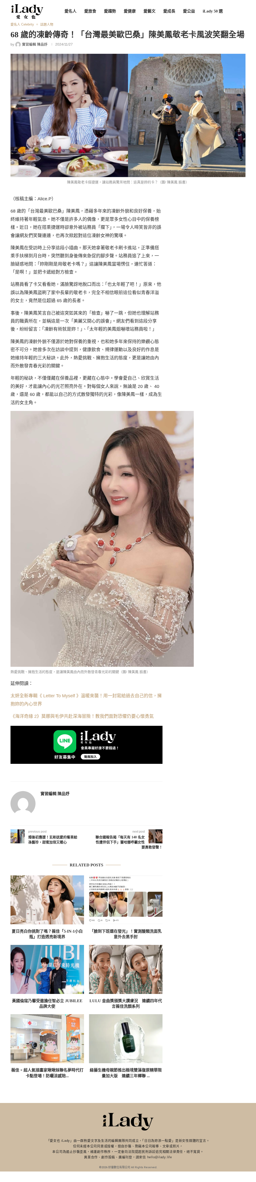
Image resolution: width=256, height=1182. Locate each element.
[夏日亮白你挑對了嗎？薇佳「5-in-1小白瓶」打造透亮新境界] (47, 899)
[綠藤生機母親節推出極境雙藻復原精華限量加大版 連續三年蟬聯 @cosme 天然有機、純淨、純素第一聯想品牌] (125, 1038)
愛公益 (189, 11)
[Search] (243, 11)
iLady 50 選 (213, 11)
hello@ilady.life (159, 1157)
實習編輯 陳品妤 (55, 794)
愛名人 (70, 11)
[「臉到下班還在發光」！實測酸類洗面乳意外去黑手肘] (125, 899)
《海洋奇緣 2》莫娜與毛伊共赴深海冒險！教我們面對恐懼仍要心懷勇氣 (82, 716)
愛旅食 (90, 11)
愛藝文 (150, 11)
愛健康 (130, 11)
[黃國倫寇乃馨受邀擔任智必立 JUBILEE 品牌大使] (47, 969)
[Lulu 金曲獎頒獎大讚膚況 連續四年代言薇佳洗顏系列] (125, 969)
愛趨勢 (110, 11)
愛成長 (169, 11)
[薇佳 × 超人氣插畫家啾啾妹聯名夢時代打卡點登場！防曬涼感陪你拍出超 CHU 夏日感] (47, 1038)
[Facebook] (224, 34)
